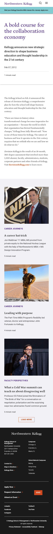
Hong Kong (32, 467)
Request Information (12, 492)
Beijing (30, 463)
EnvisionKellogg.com (19, 165)
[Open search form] (41, 3)
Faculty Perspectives (16, 380)
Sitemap (41, 527)
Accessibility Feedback (29, 527)
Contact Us (8, 463)
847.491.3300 (9, 454)
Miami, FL (31, 451)
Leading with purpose (18, 313)
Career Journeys (13, 229)
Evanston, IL (32, 448)
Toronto (31, 470)
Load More (26, 419)
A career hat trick (15, 235)
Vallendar (31, 473)
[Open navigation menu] (46, 3)
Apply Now (8, 487)
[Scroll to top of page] (49, 521)
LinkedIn (7, 506)
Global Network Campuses (37, 460)
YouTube (31, 509)
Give (38, 492)
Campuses (31, 442)
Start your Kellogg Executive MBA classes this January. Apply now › (26, 10)
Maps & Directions (10, 467)
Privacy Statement (15, 527)
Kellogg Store (8, 470)
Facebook (7, 509)
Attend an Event (10, 497)
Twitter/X (31, 506)
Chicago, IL (32, 445)
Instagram (7, 513)
